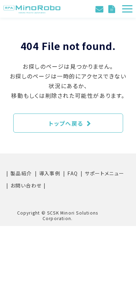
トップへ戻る (66, 123)
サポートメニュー (104, 173)
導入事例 (50, 173)
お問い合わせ (100, 8)
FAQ (72, 173)
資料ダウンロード (113, 8)
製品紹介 (21, 173)
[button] (127, 9)
